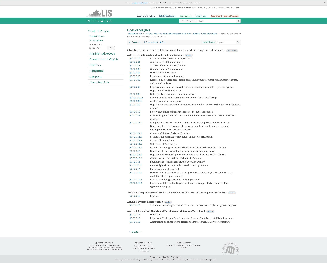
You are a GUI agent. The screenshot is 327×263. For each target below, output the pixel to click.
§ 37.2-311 (135, 115)
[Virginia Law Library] (120, 249)
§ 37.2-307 (135, 86)
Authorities (97, 70)
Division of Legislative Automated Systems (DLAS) (193, 260)
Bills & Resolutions (167, 16)
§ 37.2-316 (135, 205)
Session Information (146, 16)
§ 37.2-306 (135, 79)
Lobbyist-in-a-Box (163, 257)
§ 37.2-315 (135, 195)
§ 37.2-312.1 (136, 154)
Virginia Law (201, 16)
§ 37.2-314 (135, 168)
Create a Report (151, 42)
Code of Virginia (99, 30)
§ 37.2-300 (135, 58)
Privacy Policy (199, 8)
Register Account (225, 8)
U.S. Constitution (144, 251)
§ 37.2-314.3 (136, 182)
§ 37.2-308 (135, 93)
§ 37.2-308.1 (136, 101)
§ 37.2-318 (135, 218)
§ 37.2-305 (135, 76)
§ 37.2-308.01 (136, 97)
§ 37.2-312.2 (136, 158)
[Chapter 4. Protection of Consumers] (139, 42)
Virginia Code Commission (143, 246)
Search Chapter (209, 42)
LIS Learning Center (140, 3)
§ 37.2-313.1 (136, 165)
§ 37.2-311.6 (136, 147)
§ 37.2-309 (135, 104)
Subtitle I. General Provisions (205, 34)
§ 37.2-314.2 (136, 179)
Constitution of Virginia (104, 59)
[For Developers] (186, 247)
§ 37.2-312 (135, 150)
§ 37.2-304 (135, 72)
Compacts (96, 76)
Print (163, 42)
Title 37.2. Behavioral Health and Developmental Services (168, 34)
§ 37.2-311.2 (136, 133)
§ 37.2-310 (135, 111)
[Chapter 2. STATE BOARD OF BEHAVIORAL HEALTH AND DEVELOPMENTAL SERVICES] (130, 42)
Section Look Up (95, 44)
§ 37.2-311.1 (136, 122)
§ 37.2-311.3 (136, 136)
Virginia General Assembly (161, 8)
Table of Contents (134, 34)
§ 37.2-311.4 (136, 140)
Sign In (213, 260)
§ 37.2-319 (135, 221)
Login (237, 8)
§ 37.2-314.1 (136, 172)
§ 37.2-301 (135, 61)
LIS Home (152, 257)
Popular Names (97, 36)
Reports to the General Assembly (225, 16)
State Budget (185, 16)
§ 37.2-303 (135, 68)
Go (238, 42)
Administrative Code (102, 53)
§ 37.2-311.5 (136, 143)
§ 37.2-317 (135, 214)
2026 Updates (96, 40)
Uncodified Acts (99, 82)
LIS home (211, 8)
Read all (188, 55)
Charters (95, 65)
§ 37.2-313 (135, 161)
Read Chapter (232, 51)
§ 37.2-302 (135, 65)
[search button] (238, 21)
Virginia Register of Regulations (144, 248)
